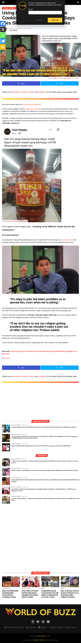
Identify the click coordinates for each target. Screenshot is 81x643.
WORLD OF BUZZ (39, 640)
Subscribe (55, 20)
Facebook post (67, 240)
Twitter (31, 92)
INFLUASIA (41, 636)
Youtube (24, 92)
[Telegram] (3, 41)
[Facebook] (3, 23)
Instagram (42, 92)
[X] (3, 29)
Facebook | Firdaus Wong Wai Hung (63, 78)
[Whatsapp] (3, 35)
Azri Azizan (13, 30)
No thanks (39, 20)
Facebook (16, 92)
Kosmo (77, 78)
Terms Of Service (56, 627)
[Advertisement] (40, 404)
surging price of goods (33, 109)
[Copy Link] (3, 47)
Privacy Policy (71, 627)
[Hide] (1, 51)
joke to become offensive (31, 104)
